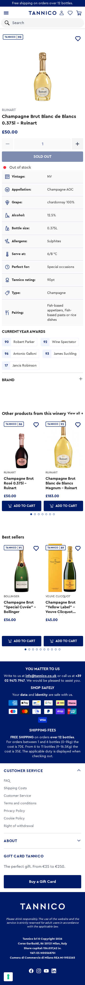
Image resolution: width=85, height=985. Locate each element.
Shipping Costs (15, 788)
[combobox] (37, 23)
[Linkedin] (54, 971)
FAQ (7, 780)
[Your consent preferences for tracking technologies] (8, 976)
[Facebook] (31, 971)
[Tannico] (42, 13)
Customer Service (23, 771)
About (10, 841)
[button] (74, 23)
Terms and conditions (20, 803)
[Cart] (79, 13)
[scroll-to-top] (79, 962)
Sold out (42, 157)
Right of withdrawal (19, 826)
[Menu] (6, 13)
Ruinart (9, 110)
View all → (75, 413)
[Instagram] (39, 971)
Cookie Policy (14, 818)
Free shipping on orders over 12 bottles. (42, 3)
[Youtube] (46, 971)
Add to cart (24, 506)
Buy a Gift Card (42, 882)
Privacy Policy (14, 811)
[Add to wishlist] (78, 38)
